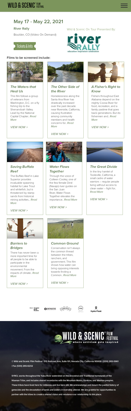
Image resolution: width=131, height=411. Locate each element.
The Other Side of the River (65, 89)
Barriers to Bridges (18, 245)
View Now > (19, 127)
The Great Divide (103, 167)
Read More (70, 199)
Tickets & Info (25, 46)
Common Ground (64, 243)
